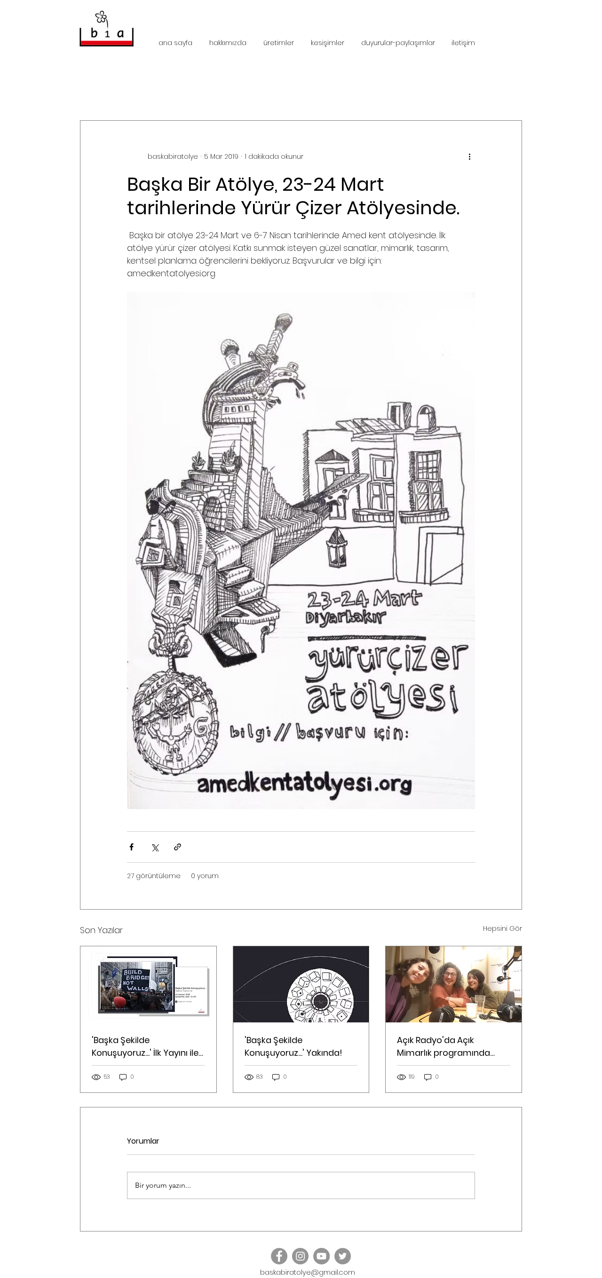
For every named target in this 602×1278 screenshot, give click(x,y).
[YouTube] (321, 1256)
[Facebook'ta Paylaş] (131, 846)
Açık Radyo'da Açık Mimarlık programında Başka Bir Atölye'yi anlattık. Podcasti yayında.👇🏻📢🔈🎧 (451, 1046)
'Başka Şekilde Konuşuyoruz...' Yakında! (293, 1046)
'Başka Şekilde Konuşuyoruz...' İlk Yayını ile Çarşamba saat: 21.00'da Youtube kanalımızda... (145, 1046)
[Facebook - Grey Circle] (279, 1256)
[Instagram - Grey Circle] (300, 1256)
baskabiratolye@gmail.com (307, 1272)
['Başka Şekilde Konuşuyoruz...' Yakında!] (301, 984)
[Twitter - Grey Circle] (342, 1256)
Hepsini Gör (502, 928)
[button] (510, 92)
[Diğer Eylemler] (469, 156)
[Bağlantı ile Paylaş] (177, 846)
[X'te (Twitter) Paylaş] (154, 846)
